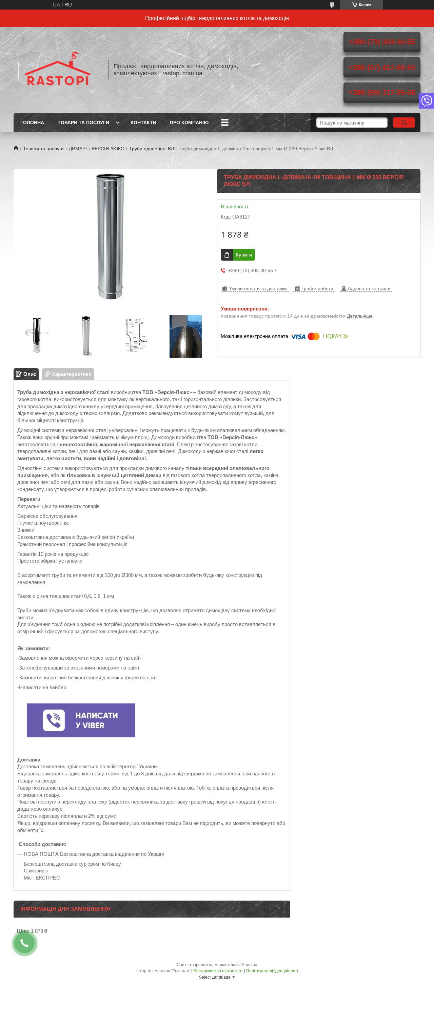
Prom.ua (249, 964)
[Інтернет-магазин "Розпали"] (58, 70)
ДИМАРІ (78, 148)
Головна (32, 122)
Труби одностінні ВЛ (151, 148)
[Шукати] (404, 122)
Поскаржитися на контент (218, 970)
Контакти (143, 122)
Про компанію (189, 122)
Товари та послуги (83, 122)
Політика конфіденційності (272, 970)
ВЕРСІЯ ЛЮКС (108, 148)
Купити (244, 255)
